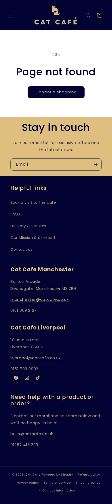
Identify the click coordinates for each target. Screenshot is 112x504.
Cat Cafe (33, 474)
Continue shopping (56, 92)
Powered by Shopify (57, 474)
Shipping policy (88, 483)
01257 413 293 (24, 444)
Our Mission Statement (33, 237)
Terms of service (57, 483)
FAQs (15, 214)
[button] (10, 15)
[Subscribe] (95, 164)
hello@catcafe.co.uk (31, 433)
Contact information (58, 490)
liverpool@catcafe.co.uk (35, 358)
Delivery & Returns (28, 226)
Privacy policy (27, 483)
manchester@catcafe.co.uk (39, 299)
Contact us (21, 249)
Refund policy (89, 474)
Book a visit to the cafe (33, 202)
